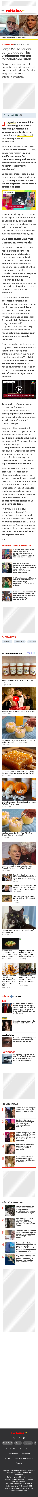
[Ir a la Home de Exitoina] (15, 11)
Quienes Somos (26, 1449)
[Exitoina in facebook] (19, 1438)
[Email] (20, 115)
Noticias (28, 1443)
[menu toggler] (2, 10)
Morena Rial (22, 128)
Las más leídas (10, 1104)
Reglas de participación (24, 1458)
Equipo (7, 1458)
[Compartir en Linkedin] (16, 115)
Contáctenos (13, 1454)
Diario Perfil (7, 1443)
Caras (18, 1443)
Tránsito (19, 1463)
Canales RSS (11, 1449)
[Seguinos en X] (23, 1438)
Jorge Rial (11, 122)
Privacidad (26, 1454)
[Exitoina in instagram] (14, 1438)
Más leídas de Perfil (13, 1202)
